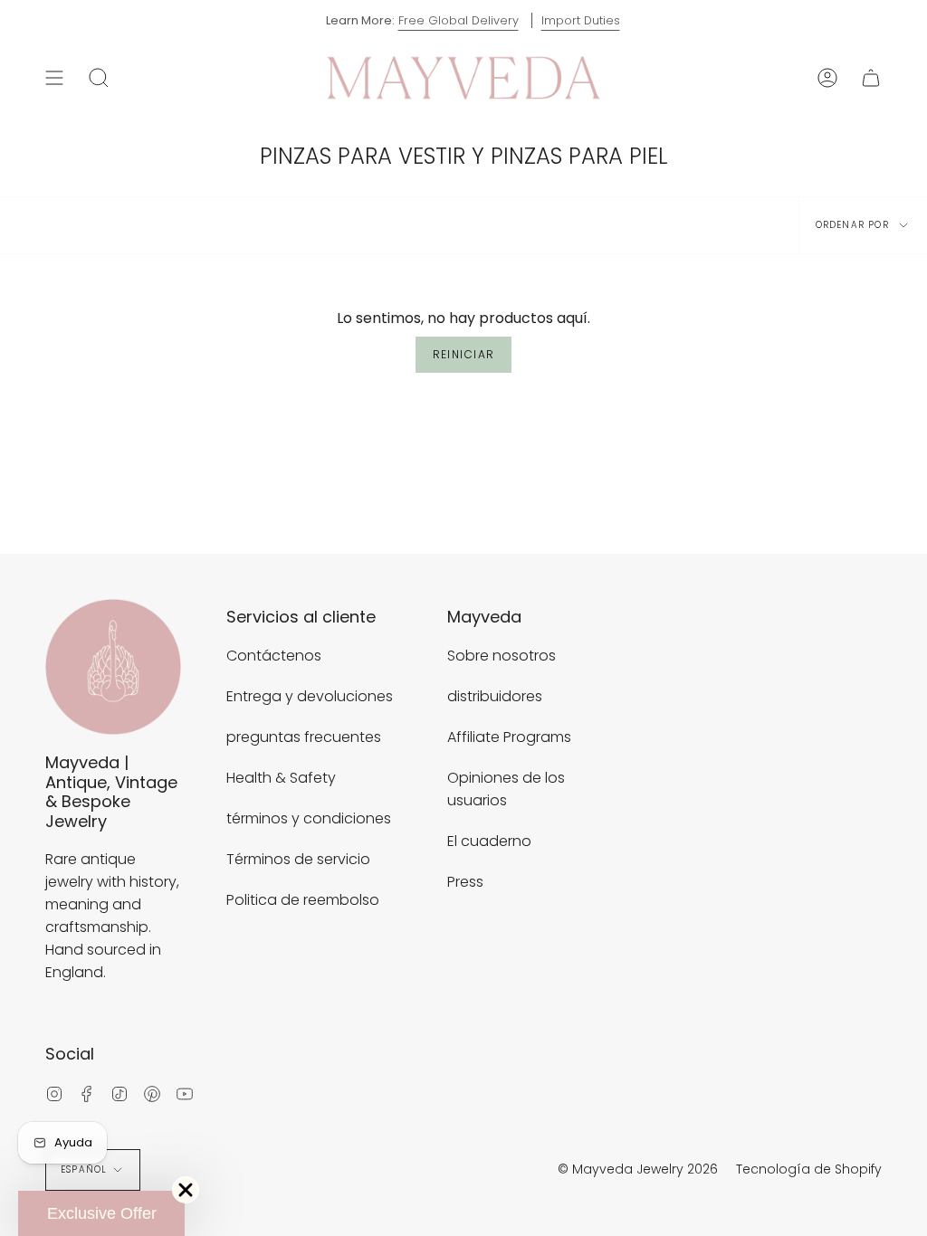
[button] (101, 1213)
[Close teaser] (185, 1189)
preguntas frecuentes (303, 737)
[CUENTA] (827, 78)
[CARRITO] (871, 78)
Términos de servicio (298, 859)
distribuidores (494, 696)
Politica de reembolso (302, 899)
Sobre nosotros (501, 655)
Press (465, 881)
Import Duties (580, 20)
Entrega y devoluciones (309, 696)
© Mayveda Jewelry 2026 (638, 1169)
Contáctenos (273, 655)
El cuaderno (489, 841)
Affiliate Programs (509, 737)
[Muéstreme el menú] (54, 78)
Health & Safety (281, 777)
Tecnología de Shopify (809, 1169)
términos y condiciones (308, 818)
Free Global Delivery (458, 20)
